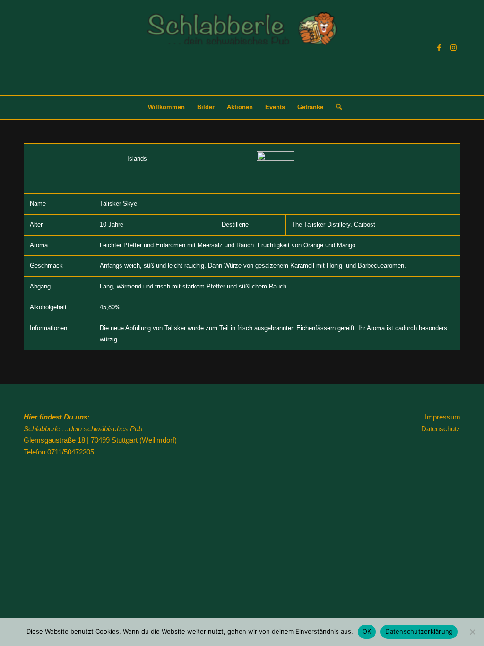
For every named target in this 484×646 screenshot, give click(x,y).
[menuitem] (166, 107)
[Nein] (472, 632)
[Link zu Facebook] (439, 48)
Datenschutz (440, 429)
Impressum (442, 417)
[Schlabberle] (242, 53)
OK (367, 631)
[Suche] (335, 107)
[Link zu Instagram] (453, 48)
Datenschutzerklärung (419, 631)
